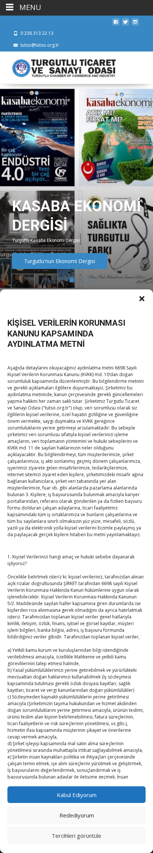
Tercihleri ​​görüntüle (76, 835)
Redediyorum (76, 815)
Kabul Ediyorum (77, 795)
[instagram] (135, 23)
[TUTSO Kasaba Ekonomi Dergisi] (58, 66)
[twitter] (125, 23)
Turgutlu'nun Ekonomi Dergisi (59, 261)
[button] (142, 298)
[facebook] (116, 23)
